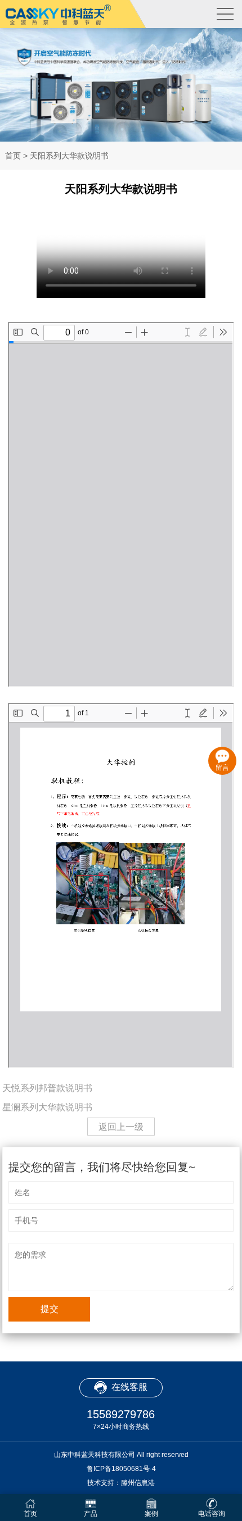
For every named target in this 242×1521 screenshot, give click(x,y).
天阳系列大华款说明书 (69, 155)
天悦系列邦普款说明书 (47, 1088)
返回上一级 (121, 1127)
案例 (151, 1514)
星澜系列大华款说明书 (47, 1107)
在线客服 (129, 1387)
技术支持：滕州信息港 (121, 1483)
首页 (13, 155)
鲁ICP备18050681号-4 (121, 1469)
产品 (90, 1514)
